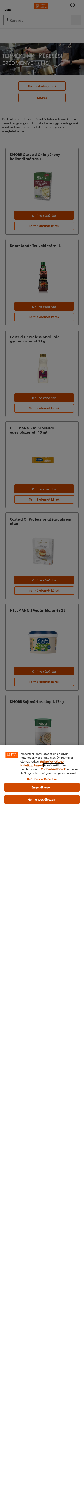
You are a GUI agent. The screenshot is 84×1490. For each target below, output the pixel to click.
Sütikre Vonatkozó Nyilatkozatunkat (42, 763)
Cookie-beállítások (53, 769)
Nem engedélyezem (42, 799)
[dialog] (42, 1117)
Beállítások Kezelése (42, 779)
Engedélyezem (42, 787)
